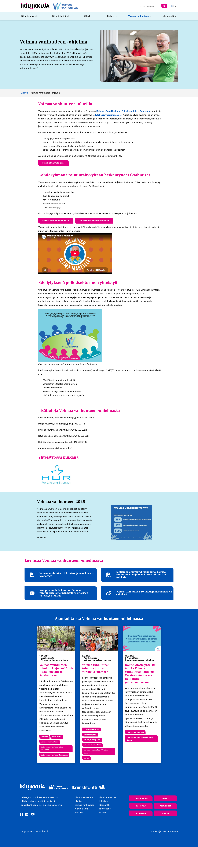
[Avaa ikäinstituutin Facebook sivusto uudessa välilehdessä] (21, 814)
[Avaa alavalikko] (39, 16)
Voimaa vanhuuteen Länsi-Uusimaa (52, 748)
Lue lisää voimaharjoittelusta (55, 220)
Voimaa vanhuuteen (138, 16)
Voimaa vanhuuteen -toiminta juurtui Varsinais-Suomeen (96, 668)
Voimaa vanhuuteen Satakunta (54, 755)
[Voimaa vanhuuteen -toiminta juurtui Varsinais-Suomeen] (99, 638)
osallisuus (56, 736)
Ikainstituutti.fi (141, 798)
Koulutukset (165, 805)
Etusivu (24, 92)
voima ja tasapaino (92, 739)
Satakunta (145, 111)
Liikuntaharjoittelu (61, 16)
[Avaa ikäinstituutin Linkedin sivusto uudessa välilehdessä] (26, 814)
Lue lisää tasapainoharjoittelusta (94, 220)
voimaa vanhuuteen (49, 742)
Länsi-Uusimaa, (113, 111)
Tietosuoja (156, 831)
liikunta (44, 736)
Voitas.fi (165, 798)
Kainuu (100, 111)
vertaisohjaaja (90, 734)
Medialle (79, 812)
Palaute (103, 812)
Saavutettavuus (170, 831)
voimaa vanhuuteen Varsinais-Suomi (97, 751)
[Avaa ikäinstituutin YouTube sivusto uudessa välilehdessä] (33, 814)
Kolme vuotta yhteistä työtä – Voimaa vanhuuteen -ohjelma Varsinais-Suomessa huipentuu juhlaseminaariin (140, 673)
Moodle (165, 813)
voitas (86, 758)
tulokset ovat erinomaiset (108, 114)
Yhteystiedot (105, 808)
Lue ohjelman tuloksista (53, 162)
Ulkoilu (87, 16)
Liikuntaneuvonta (29, 16)
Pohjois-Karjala (129, 111)
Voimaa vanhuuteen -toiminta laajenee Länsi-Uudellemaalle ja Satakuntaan (56, 670)
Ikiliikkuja (109, 16)
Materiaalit (141, 813)
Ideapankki (168, 16)
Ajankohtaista (47, 658)
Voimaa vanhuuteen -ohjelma (54, 660)
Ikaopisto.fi (141, 805)
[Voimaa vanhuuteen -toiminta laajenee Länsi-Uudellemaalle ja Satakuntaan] (56, 638)
